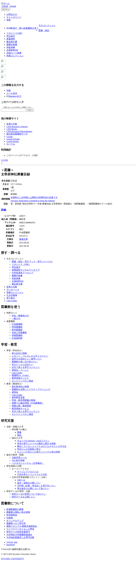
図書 (19, 432)
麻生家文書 (11, 42)
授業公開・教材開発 (21, 406)
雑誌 (19, 435)
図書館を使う (32, 28)
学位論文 (10, 36)
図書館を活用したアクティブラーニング (31, 389)
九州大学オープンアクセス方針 (32, 474)
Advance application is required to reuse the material (33, 201)
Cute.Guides (11, 301)
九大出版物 (11, 295)
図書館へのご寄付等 (16, 523)
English (13, 6)
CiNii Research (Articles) (17, 126)
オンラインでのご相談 (22, 381)
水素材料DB (12, 50)
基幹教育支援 (18, 397)
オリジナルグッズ (15, 520)
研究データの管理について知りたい (29, 494)
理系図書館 (17, 327)
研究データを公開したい (23, 497)
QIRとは (21, 480)
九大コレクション (47, 25)
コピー (30, 110)
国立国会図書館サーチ (17, 134)
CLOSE (4, 160)
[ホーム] (5, 3)
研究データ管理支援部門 (18, 532)
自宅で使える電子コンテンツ (26, 367)
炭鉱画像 (10, 47)
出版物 (9, 518)
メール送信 (11, 93)
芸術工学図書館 (19, 332)
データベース (12, 289)
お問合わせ (11, 14)
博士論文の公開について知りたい (33, 488)
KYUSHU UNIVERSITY (12, 559)
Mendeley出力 (15, 96)
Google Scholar (13, 139)
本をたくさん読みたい (22, 364)
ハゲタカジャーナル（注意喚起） (28, 463)
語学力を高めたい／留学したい (27, 359)
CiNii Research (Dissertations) (19, 131)
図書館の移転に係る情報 (18, 512)
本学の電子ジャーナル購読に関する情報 (36, 443)
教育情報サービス (20, 378)
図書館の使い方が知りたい (24, 362)
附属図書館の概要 (15, 509)
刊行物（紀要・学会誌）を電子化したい (36, 486)
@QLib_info (11, 542)
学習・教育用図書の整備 (23, 400)
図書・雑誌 (44, 30)
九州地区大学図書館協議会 (19, 534)
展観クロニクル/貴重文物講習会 (21, 526)
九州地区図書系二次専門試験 (20, 537)
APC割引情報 (18, 460)
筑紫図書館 (17, 335)
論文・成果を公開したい (29, 483)
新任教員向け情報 (20, 386)
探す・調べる (19, 28)
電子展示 (10, 298)
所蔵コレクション (15, 56)
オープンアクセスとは (28, 471)
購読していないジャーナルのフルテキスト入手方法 (41, 446)
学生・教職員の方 (20, 316)
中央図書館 (17, 324)
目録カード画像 (13, 53)
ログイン (5, 9)
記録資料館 (17, 338)
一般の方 (16, 318)
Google (9, 136)
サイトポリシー (13, 17)
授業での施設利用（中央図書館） (28, 403)
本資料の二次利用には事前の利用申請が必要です (34, 197)
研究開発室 (11, 515)
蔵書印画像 (11, 44)
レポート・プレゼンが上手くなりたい (30, 356)
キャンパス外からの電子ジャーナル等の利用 (38, 452)
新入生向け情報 (19, 353)
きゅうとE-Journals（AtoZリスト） (33, 441)
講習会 (15, 392)
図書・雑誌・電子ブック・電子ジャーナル (32, 261)
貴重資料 (10, 39)
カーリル (10, 144)
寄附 (8, 20)
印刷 (8, 90)
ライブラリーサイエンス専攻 (20, 529)
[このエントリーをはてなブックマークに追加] (3, 74)
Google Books (12, 141)
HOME (9, 28)
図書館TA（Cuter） (21, 375)
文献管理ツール (19, 457)
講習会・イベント (20, 370)
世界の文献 (11, 124)
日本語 (5, 6)
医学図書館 (17, 330)
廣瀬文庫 (23, 239)
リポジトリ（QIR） (21, 264)
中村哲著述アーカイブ (22, 273)
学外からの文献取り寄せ (29, 449)
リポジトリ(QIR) (14, 33)
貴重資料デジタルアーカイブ (26, 270)
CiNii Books (11, 129)
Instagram (10, 544)
